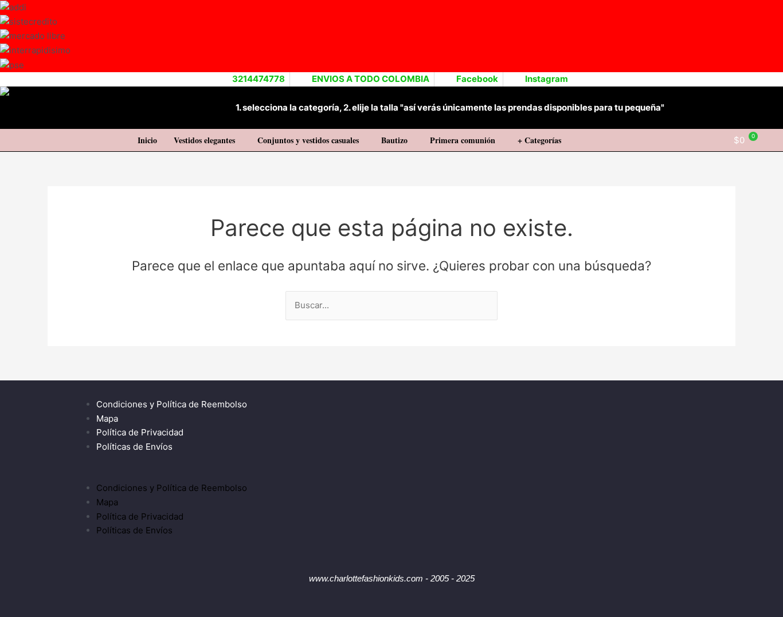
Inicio (147, 140)
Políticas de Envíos (134, 446)
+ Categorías (539, 140)
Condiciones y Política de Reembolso (171, 404)
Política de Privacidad (139, 432)
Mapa (107, 418)
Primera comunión (462, 140)
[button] (207, 140)
